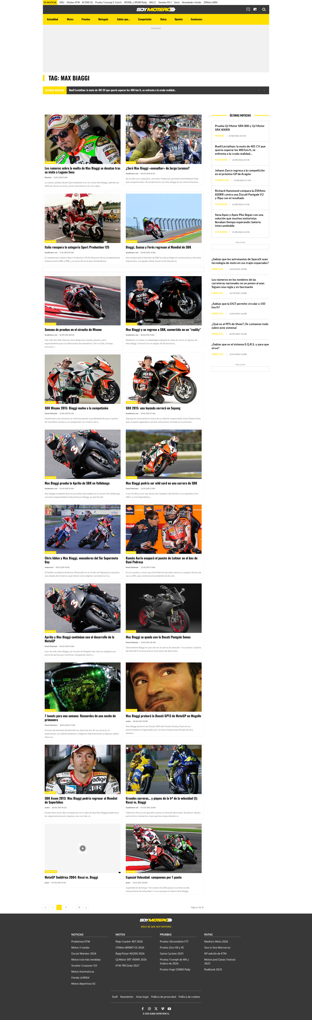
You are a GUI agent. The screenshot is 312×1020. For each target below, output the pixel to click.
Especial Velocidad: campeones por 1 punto (154, 877)
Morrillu (48, 177)
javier (47, 883)
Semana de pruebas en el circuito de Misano (73, 329)
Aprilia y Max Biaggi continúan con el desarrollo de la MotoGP (79, 638)
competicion (50, 162)
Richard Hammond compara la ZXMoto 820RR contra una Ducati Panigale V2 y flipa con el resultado (240, 195)
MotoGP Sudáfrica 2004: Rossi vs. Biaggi (71, 877)
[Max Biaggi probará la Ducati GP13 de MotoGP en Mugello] (164, 687)
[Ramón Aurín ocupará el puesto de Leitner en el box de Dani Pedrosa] (164, 529)
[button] (264, 9)
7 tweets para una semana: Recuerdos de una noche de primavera (80, 717)
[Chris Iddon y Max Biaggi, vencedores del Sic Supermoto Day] (83, 529)
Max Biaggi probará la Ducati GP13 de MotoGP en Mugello (163, 715)
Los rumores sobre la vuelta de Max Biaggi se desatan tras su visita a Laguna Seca (82, 170)
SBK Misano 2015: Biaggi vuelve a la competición (76, 407)
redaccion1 (49, 567)
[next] (264, 90)
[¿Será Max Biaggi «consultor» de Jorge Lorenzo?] (164, 139)
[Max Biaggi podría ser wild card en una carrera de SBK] (164, 454)
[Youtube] (169, 1009)
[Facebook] (142, 1009)
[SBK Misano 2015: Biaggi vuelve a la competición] (83, 379)
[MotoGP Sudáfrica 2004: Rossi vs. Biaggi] (83, 848)
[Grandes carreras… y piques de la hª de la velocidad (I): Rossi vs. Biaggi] (164, 769)
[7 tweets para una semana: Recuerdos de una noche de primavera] (83, 687)
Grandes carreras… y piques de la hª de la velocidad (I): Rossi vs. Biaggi (162, 800)
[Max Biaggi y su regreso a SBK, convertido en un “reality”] (164, 301)
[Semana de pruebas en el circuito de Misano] (83, 301)
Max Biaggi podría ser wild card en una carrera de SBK (161, 483)
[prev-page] (45, 907)
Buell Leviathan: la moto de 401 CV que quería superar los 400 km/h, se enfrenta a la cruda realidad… (122, 90)
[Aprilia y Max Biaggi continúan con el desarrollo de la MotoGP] (83, 608)
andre (128, 721)
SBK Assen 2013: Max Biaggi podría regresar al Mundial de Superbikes (81, 800)
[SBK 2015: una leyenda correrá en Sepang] (164, 379)
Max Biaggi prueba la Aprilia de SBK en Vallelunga (77, 483)
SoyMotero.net (132, 173)
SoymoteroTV (51, 872)
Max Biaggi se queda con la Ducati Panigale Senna (158, 636)
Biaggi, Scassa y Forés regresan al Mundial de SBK (158, 247)
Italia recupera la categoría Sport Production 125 (77, 247)
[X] (156, 1009)
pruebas (219, 136)
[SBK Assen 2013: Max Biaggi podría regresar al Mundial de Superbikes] (83, 769)
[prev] (259, 90)
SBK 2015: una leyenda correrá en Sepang (153, 407)
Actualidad (131, 162)
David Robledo (51, 413)
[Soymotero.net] (156, 9)
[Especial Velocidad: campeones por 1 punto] (164, 848)
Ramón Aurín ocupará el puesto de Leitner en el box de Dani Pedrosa (161, 560)
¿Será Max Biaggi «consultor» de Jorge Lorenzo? (158, 168)
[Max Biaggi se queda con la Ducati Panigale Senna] (164, 608)
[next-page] (86, 907)
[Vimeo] (162, 1009)
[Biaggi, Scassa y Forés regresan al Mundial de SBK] (164, 218)
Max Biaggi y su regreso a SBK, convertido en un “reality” (163, 329)
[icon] (248, 9)
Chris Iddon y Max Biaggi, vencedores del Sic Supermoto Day (81, 560)
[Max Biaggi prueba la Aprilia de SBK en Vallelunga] (83, 454)
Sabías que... (218, 269)
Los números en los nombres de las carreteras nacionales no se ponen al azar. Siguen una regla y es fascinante (238, 283)
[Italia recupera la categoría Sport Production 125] (83, 218)
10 (79, 907)
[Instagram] (149, 1009)
